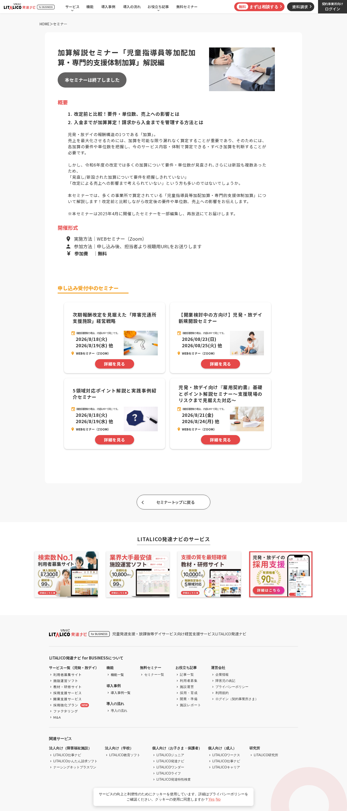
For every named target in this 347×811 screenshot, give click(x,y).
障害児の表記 (225, 680)
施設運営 (187, 686)
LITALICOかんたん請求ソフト (75, 761)
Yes (211, 799)
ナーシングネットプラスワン (74, 767)
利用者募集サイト (67, 674)
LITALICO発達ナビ (170, 761)
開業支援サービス (67, 699)
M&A (57, 717)
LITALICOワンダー (170, 767)
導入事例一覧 (121, 692)
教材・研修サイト (67, 686)
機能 (89, 6)
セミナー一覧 (154, 674)
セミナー (60, 24)
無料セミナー (187, 6)
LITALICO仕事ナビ (67, 755)
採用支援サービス (67, 692)
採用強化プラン (65, 705)
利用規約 (222, 692)
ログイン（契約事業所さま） (236, 699)
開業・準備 (189, 699)
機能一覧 (117, 674)
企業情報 (222, 674)
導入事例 (108, 6)
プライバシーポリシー (231, 686)
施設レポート (190, 705)
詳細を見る (114, 364)
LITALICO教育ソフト (124, 755)
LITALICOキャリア (226, 767)
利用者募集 (189, 680)
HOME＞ (46, 24)
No (218, 799)
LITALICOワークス (226, 755)
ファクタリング (65, 711)
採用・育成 (189, 692)
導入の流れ (132, 6)
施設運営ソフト (65, 680)
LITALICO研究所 (266, 755)
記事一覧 (187, 674)
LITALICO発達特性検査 (173, 779)
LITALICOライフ (168, 773)
